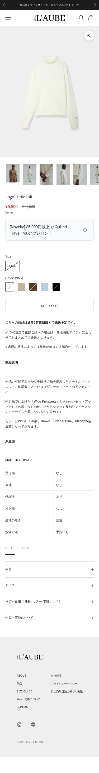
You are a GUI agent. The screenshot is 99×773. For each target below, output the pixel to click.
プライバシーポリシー (64, 683)
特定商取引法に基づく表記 (67, 691)
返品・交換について (28, 699)
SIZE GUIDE (24, 691)
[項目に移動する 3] (46, 174)
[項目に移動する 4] (63, 174)
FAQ (19, 683)
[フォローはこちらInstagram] (19, 724)
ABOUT (21, 675)
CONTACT (23, 707)
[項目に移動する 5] (80, 174)
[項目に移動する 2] (29, 174)
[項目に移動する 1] (12, 173)
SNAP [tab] (25, 548)
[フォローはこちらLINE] (33, 724)
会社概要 (56, 675)
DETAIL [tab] (10, 548)
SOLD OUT (49, 305)
